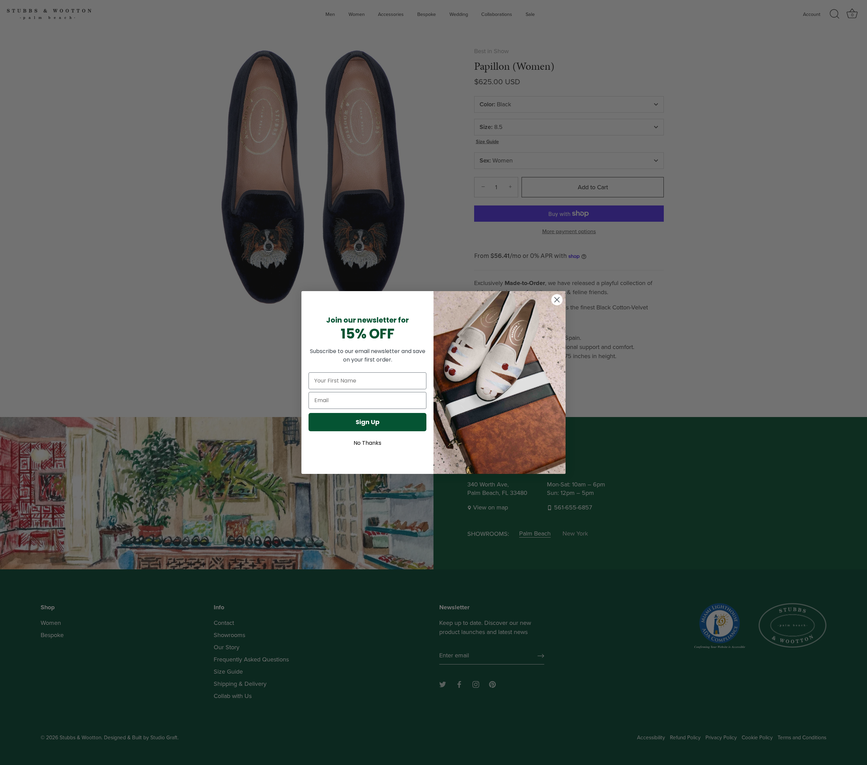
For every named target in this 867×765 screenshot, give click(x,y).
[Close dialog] (557, 300)
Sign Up (368, 422)
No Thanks (367, 443)
